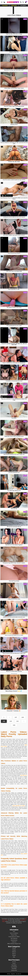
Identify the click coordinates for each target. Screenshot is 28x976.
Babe (14, 957)
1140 (11, 721)
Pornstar (14, 948)
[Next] (23, 721)
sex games (23, 5)
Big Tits (14, 953)
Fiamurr (14, 963)
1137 (16, 717)
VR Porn (8, 973)
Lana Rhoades (14, 966)
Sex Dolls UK (18, 973)
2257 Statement (14, 938)
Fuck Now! (5, 5)
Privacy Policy (14, 934)
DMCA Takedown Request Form (14, 943)
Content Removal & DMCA (14, 936)
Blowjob (14, 955)
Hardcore (14, 951)
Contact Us (14, 941)
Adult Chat (14, 5)
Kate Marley (14, 965)
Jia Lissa (14, 961)
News (14, 931)
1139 (4, 721)
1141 (17, 721)
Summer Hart (14, 970)
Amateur (14, 950)
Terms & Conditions (14, 933)
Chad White (14, 968)
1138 (22, 717)
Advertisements (14, 940)
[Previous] (9, 717)
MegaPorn (13, 973)
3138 (14, 725)
